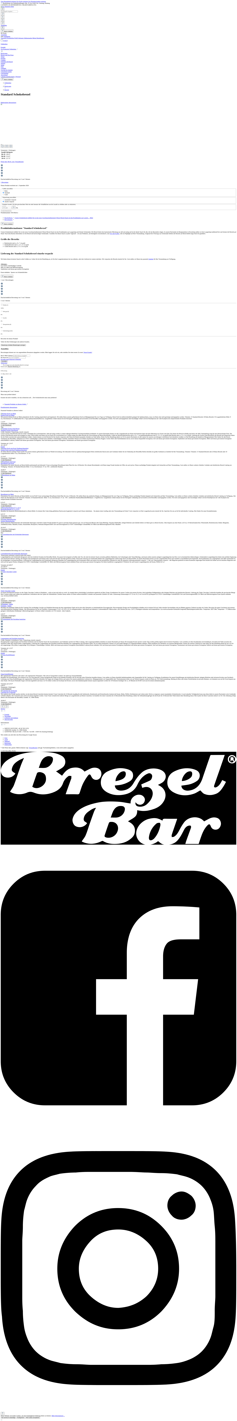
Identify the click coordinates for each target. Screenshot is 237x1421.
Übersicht (4, 38)
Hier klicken (41, 735)
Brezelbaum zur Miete (7, 494)
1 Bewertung (4, 182)
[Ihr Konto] (2, 27)
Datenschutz (8, 744)
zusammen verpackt (10, 200)
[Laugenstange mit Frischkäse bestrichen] (13, 619)
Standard (7, 193)
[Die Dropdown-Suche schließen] (2, 17)
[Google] (118, 1409)
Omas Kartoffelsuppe (7, 674)
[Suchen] (2, 13)
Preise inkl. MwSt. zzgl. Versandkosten (12, 161)
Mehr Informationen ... (58, 1416)
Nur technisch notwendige (8, 1417)
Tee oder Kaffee (114, 233)
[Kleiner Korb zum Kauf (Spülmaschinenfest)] (14, 448)
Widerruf (7, 741)
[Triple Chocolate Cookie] (9, 571)
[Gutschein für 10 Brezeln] (9, 691)
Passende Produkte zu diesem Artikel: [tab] (15, 404)
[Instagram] (118, 1265)
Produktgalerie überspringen (9, 407)
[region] (118, 126)
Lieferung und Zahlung (11, 718)
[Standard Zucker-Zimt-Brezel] (10, 428)
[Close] (1, 144)
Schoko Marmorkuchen (8, 521)
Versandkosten (33, 748)
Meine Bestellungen (38, 38)
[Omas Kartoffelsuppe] (8, 655)
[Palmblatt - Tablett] (7, 604)
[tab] (48, 218)
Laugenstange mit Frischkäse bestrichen (12, 638)
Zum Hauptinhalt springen (8, 1)
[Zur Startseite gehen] (7, 6)
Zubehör (150, 259)
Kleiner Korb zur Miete (7, 415)
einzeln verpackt (9, 201)
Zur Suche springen (22, 1)
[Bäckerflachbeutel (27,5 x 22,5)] (11, 507)
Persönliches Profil (12, 38)
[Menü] (2, 9)
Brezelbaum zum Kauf (7, 463)
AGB (6, 739)
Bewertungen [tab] (8, 219)
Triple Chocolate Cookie (8, 591)
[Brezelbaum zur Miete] (8, 475)
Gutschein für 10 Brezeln (8, 692)
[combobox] (9, 11)
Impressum (7, 743)
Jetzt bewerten (8, 719)
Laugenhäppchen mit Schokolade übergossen (14, 553)
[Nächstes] (7, 706)
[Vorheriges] (2, 706)
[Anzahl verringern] (4, 207)
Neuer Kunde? (88, 352)
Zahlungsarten (28, 38)
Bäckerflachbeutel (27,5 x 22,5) (10, 509)
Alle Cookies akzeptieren (32, 1417)
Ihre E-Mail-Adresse (7, 355)
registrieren (7, 36)
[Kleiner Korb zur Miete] (8, 413)
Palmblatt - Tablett (6, 606)
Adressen (21, 38)
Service (3, 709)
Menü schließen (8, 31)
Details (3, 447)
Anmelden (4, 25)
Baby (6, 191)
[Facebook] (118, 985)
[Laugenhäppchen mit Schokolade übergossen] (15, 534)
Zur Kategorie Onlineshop (8, 49)
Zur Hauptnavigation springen (37, 1)
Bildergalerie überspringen (8, 102)
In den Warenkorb (6, 211)
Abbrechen (4, 363)
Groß (6, 194)
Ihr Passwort (4, 357)
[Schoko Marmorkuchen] (8, 519)
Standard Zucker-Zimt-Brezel (9, 430)
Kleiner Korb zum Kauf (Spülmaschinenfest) (14, 450)
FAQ (5, 738)
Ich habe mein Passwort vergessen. (11, 359)
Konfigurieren (20, 1417)
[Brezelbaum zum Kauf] (8, 462)
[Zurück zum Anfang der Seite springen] (2, 1413)
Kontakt (6, 714)
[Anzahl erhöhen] (14, 207)
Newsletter (7, 716)
